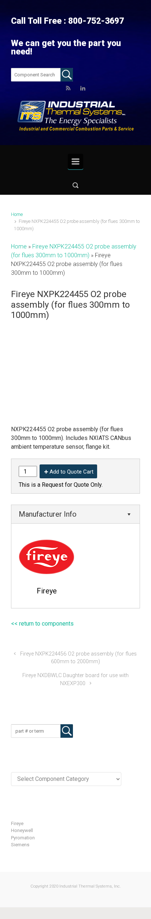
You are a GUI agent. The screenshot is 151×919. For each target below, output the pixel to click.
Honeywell (22, 830)
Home (17, 214)
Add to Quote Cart (71, 471)
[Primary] (75, 161)
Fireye (17, 823)
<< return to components (42, 623)
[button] (75, 185)
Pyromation (23, 837)
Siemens (20, 844)
